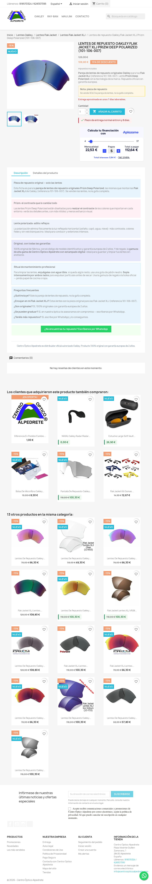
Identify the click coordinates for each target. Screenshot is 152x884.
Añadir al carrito (107, 111)
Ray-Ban (52, 16)
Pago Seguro (49, 857)
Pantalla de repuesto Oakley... (76, 491)
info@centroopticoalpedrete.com (131, 871)
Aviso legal (48, 846)
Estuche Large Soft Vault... (122, 436)
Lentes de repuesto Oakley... (30, 558)
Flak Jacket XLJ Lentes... (30, 610)
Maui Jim (67, 16)
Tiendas (47, 872)
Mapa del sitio (49, 868)
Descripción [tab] (21, 173)
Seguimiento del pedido (90, 842)
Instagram (23, 824)
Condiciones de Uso (53, 849)
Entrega (47, 842)
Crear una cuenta (87, 849)
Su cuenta (85, 836)
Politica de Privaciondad (54, 853)
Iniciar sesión (84, 846)
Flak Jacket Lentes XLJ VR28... (122, 610)
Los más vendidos (16, 849)
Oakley (39, 16)
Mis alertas (83, 853)
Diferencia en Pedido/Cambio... (30, 436)
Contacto (82, 16)
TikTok (30, 824)
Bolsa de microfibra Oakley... (30, 491)
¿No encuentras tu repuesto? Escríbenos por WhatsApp (76, 329)
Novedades (13, 846)
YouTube (17, 824)
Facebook (10, 824)
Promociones (13, 842)
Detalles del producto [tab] (45, 173)
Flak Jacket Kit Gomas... (122, 491)
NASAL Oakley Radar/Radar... (76, 436)
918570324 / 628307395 (32, 3)
